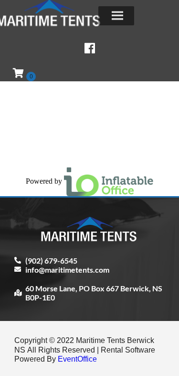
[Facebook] (90, 48)
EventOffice (77, 359)
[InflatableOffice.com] (109, 181)
